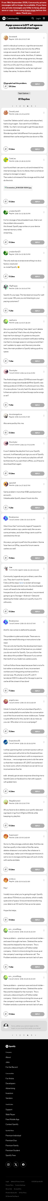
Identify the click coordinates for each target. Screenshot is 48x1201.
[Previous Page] (13, 106)
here (21, 582)
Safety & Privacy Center (17, 1181)
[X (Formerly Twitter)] (16, 1164)
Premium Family (12, 1145)
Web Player (10, 1114)
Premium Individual (13, 1135)
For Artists (10, 1078)
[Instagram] (8, 1164)
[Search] (33, 18)
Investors (9, 1093)
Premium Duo (11, 1140)
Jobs (8, 1062)
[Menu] (44, 18)
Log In (38, 18)
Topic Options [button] (23, 93)
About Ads (9, 1189)
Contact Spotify (12, 1124)
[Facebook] (23, 1164)
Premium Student (13, 1150)
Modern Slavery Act (11, 1193)
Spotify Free (11, 1155)
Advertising (10, 1088)
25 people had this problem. (15, 83)
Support (9, 1109)
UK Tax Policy (22, 1193)
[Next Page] (35, 106)
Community (12, 18)
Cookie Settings (20, 1185)
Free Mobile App (12, 1119)
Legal (7, 1181)
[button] (44, 38)
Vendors (9, 1098)
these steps (30, 10)
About (8, 1057)
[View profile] (5, 37)
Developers (10, 1083)
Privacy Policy (9, 1185)
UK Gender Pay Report (12, 1196)
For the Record (11, 1067)
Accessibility (17, 1189)
